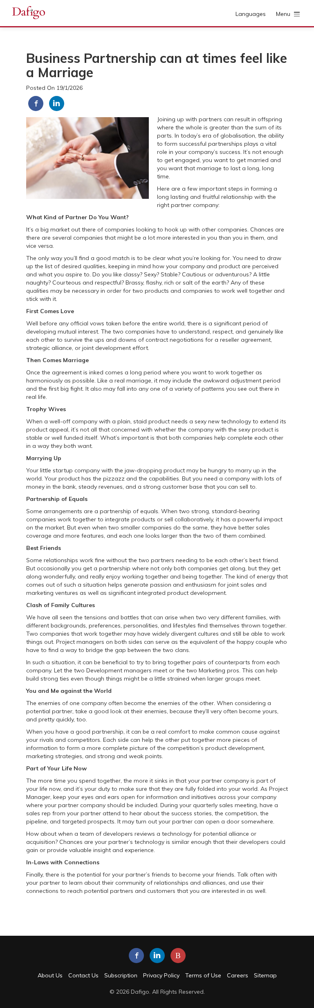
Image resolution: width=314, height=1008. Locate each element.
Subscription (120, 975)
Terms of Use (203, 975)
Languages (251, 14)
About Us (50, 975)
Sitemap (265, 975)
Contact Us (83, 975)
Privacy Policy (161, 975)
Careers (237, 975)
